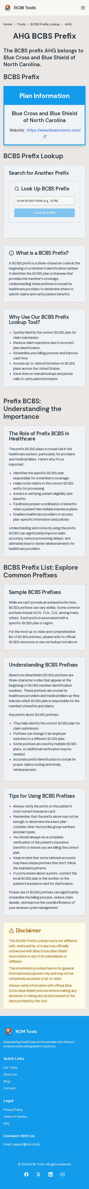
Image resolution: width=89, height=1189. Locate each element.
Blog (6, 1081)
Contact (9, 1088)
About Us (10, 1074)
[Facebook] (26, 1174)
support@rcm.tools (26, 1144)
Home (7, 24)
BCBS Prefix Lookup (45, 24)
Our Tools (10, 1067)
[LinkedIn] (50, 1174)
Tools (21, 24)
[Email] (62, 1174)
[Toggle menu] (83, 7)
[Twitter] (38, 1174)
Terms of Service (15, 1116)
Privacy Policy (12, 1109)
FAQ (6, 1123)
